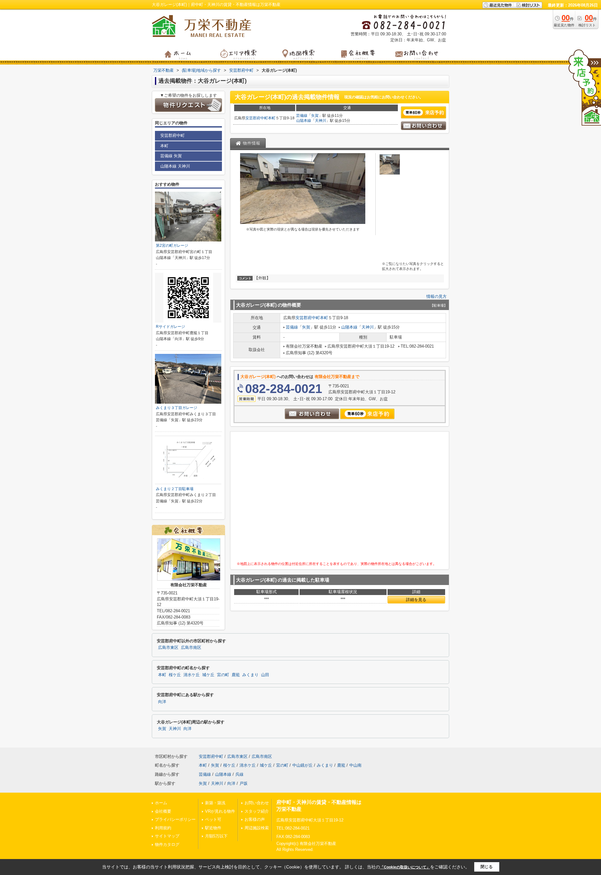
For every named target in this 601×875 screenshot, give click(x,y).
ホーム (161, 802)
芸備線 (301, 115)
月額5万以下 (216, 836)
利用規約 (163, 828)
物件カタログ (167, 844)
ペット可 (213, 819)
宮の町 (223, 675)
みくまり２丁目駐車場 (174, 489)
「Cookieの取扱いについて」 (405, 867)
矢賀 (315, 115)
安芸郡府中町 (256, 118)
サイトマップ (167, 836)
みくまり (250, 675)
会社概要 (163, 811)
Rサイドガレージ (170, 326)
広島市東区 (168, 647)
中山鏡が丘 (302, 765)
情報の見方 (436, 296)
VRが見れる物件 (220, 811)
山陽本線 (303, 120)
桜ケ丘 (175, 675)
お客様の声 (254, 819)
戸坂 (243, 783)
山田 (265, 675)
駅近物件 (213, 828)
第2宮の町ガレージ (172, 245)
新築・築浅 (215, 802)
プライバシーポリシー (175, 819)
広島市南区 (191, 647)
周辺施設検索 (256, 828)
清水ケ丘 (191, 675)
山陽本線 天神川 (175, 166)
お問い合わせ (256, 802)
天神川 (320, 120)
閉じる (486, 866)
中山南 (355, 765)
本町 (271, 118)
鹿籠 (236, 675)
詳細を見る (416, 599)
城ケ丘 (208, 675)
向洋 (162, 702)
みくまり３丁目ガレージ (176, 408)
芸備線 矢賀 (171, 155)
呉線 (239, 774)
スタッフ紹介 (256, 811)
